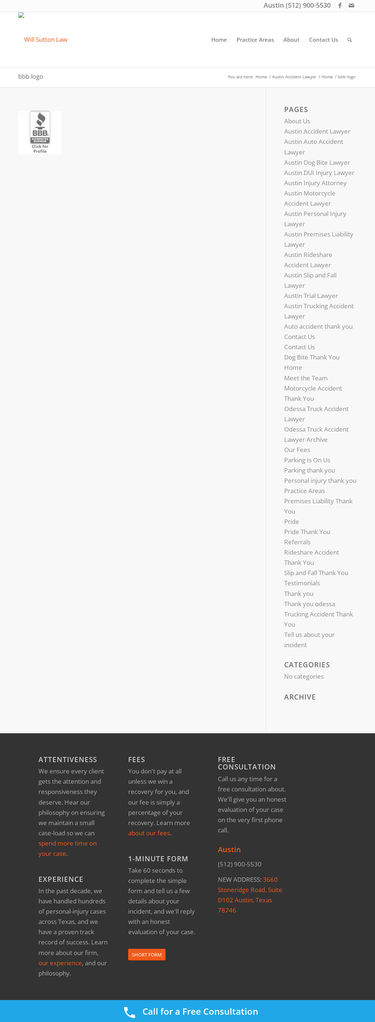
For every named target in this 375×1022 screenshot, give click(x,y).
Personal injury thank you (320, 480)
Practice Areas (304, 490)
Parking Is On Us (307, 460)
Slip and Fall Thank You (316, 572)
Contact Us (299, 336)
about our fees (149, 833)
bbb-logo (30, 76)
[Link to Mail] (351, 5)
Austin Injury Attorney (315, 183)
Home (293, 367)
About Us (297, 121)
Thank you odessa (309, 604)
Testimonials (302, 583)
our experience (60, 963)
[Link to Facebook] (340, 5)
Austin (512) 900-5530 (297, 5)
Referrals (297, 542)
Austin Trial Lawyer (311, 295)
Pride (291, 521)
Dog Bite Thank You (311, 357)
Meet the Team (306, 378)
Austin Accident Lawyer (317, 131)
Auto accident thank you (318, 326)
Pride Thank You (307, 531)
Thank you (298, 593)
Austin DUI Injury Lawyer (319, 172)
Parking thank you (309, 470)
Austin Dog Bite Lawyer (317, 162)
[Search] (350, 39)
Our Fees (297, 449)
